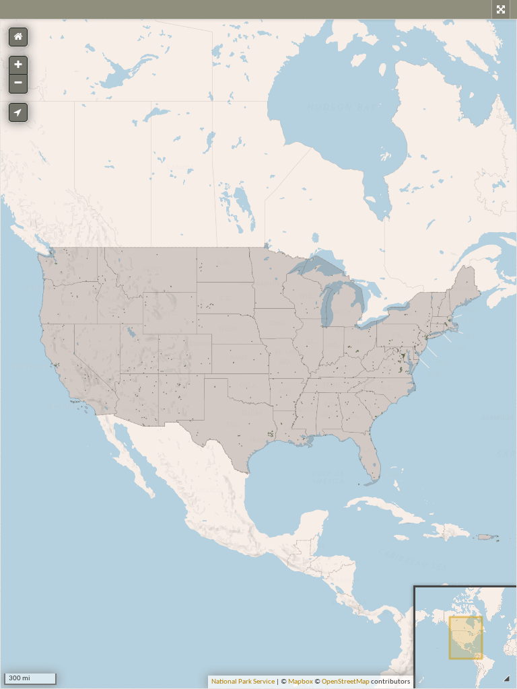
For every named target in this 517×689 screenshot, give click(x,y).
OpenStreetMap (346, 682)
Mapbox (300, 682)
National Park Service (243, 682)
